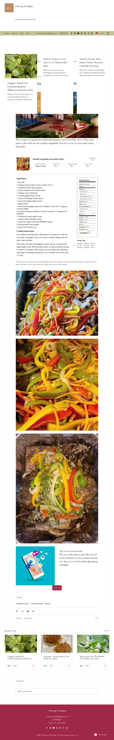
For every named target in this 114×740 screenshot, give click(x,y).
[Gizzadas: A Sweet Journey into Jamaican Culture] (57, 644)
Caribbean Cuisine (22, 603)
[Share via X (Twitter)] (22, 611)
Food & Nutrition (37, 603)
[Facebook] (71, 33)
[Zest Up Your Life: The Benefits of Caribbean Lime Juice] (93, 644)
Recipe (19, 597)
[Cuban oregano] (21, 644)
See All (106, 631)
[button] (108, 33)
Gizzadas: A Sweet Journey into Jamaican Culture (56, 657)
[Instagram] (75, 33)
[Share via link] (33, 611)
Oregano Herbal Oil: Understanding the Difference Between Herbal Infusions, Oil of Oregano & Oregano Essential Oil (20, 657)
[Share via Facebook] (17, 611)
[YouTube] (78, 33)
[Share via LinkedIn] (28, 611)
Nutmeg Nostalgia (24, 6)
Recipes (47, 603)
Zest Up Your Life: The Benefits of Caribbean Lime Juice (92, 657)
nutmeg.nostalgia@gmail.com (46, 33)
